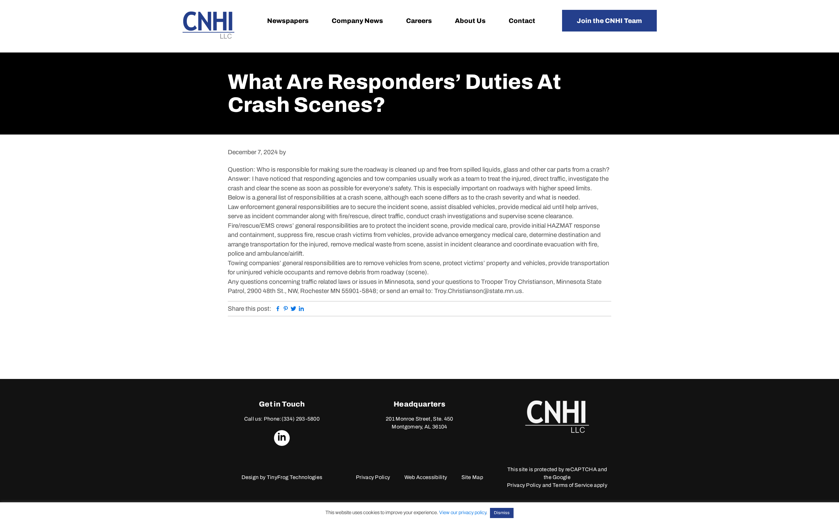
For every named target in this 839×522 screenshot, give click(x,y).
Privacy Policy (373, 477)
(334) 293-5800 (301, 419)
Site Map (472, 477)
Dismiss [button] (502, 513)
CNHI (208, 25)
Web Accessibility (425, 477)
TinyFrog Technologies (294, 477)
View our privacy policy (462, 512)
